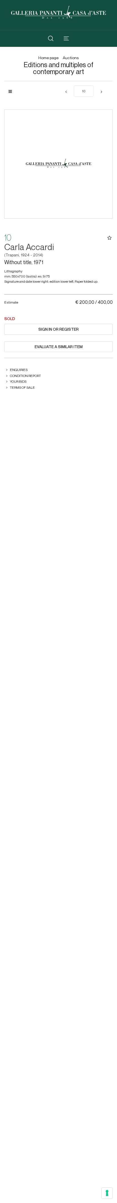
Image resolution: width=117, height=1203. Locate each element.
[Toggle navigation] (66, 38)
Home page (48, 57)
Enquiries (19, 370)
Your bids (18, 381)
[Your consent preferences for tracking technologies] (107, 1193)
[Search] (50, 38)
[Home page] (58, 11)
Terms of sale (22, 387)
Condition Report (25, 376)
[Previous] (66, 92)
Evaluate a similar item (59, 346)
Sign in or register (58, 329)
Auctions (71, 57)
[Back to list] (12, 91)
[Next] (101, 92)
